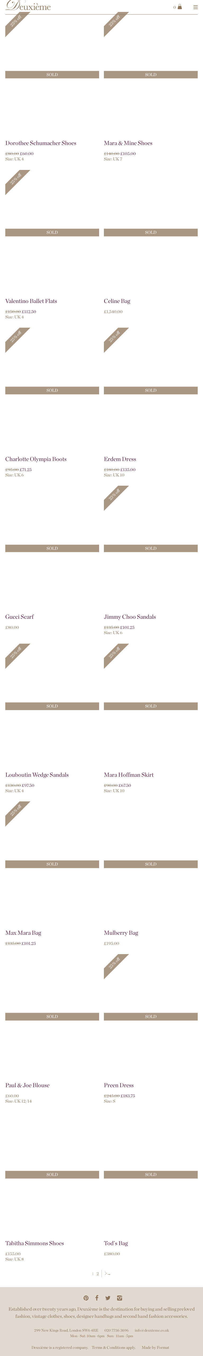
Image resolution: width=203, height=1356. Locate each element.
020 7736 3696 (116, 1330)
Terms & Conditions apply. (114, 1347)
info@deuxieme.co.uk (152, 1330)
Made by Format (155, 1347)
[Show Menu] (195, 7)
